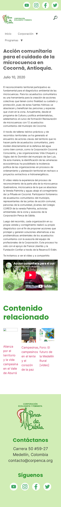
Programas (11, 40)
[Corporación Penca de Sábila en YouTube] (26, 7)
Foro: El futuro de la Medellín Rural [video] (47, 356)
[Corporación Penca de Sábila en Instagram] (35, 7)
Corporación (25, 33)
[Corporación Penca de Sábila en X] (54, 7)
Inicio (8, 33)
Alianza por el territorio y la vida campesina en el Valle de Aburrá (10, 360)
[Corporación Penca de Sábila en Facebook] (45, 7)
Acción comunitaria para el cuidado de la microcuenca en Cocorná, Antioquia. (29, 59)
